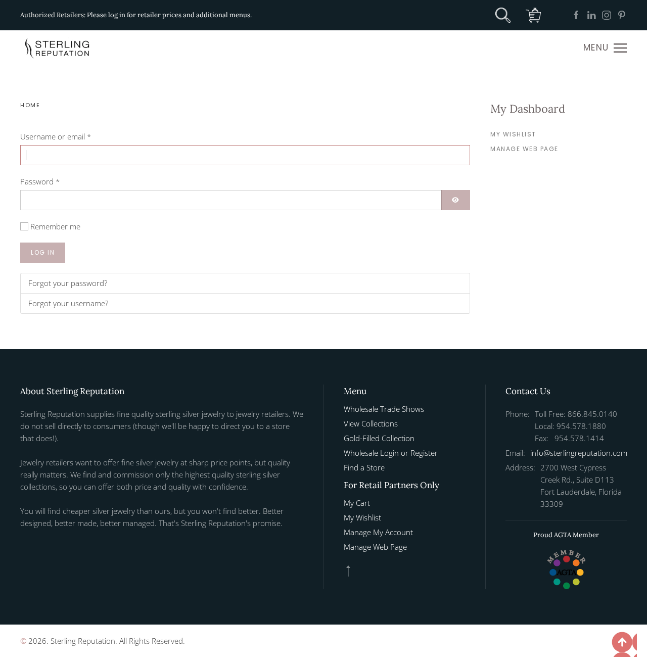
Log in (43, 252)
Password (40, 181)
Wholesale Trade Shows (384, 409)
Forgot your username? (68, 303)
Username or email (55, 136)
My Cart (357, 503)
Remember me (55, 226)
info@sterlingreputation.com (578, 453)
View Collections (371, 423)
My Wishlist (513, 134)
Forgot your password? (67, 283)
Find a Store (364, 467)
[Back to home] (58, 48)
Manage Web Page (524, 149)
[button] (605, 48)
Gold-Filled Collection (379, 438)
